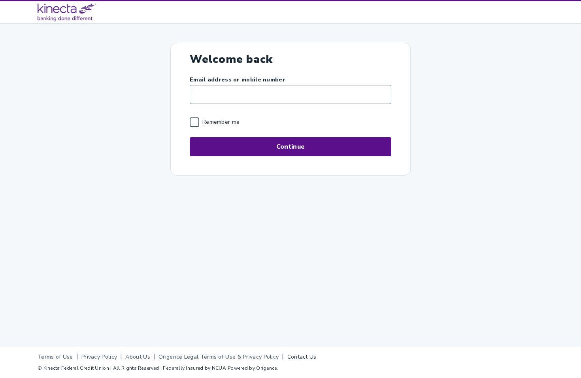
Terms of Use (55, 357)
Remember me (221, 122)
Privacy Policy (99, 357)
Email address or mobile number (237, 79)
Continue (290, 146)
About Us (137, 357)
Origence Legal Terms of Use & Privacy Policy (218, 357)
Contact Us (302, 357)
